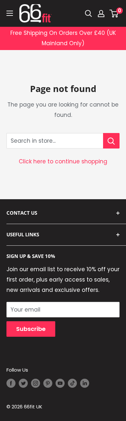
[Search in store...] (111, 141)
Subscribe (31, 329)
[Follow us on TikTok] (72, 383)
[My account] (101, 13)
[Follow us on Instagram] (35, 383)
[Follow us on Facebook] (11, 383)
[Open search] (88, 13)
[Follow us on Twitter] (23, 383)
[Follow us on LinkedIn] (84, 383)
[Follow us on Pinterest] (47, 383)
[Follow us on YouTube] (60, 383)
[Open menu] (9, 13)
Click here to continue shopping (63, 161)
